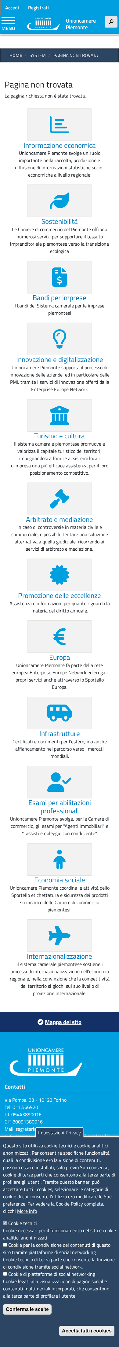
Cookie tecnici (22, 1223)
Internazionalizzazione (59, 956)
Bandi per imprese (59, 297)
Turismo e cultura (59, 435)
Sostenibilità (59, 221)
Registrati (38, 7)
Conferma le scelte (27, 1309)
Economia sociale (59, 879)
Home (15, 55)
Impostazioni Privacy (59, 1132)
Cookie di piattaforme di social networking (51, 1274)
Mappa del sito (63, 1021)
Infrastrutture (59, 733)
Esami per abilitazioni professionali (59, 806)
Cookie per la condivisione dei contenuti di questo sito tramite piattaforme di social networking (56, 1248)
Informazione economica (59, 145)
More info (27, 1211)
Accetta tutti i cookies (87, 1330)
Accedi (12, 7)
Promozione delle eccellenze (59, 595)
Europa (59, 657)
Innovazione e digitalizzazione (59, 359)
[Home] (61, 24)
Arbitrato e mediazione (59, 519)
